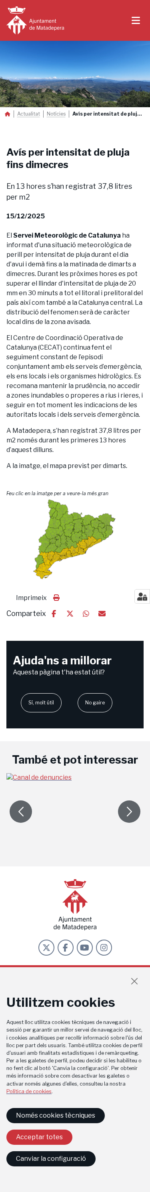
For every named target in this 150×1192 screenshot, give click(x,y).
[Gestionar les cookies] (142, 596)
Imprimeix (31, 598)
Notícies (56, 114)
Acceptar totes (39, 1137)
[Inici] (35, 20)
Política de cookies (29, 1091)
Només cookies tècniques (55, 1115)
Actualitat (28, 114)
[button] (75, 539)
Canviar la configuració (51, 1158)
